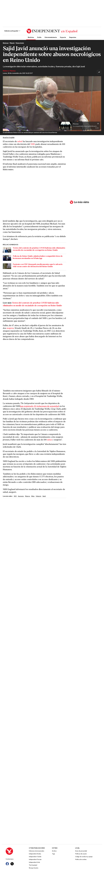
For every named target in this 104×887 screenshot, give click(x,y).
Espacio (63, 37)
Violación (38, 496)
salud (19, 142)
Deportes (72, 37)
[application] (52, 103)
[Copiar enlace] (99, 72)
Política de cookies (81, 859)
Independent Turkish (35, 856)
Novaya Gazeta (33, 868)
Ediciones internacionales (36, 851)
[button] (12, 31)
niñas (49, 440)
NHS (33, 144)
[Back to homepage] (17, 851)
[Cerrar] (98, 123)
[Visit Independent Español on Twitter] (12, 863)
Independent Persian (35, 859)
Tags (53, 854)
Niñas (32, 496)
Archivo (54, 851)
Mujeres (27, 496)
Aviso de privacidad (81, 851)
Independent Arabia (35, 854)
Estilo (39, 37)
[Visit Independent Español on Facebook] (7, 863)
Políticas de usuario (81, 854)
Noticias (31, 37)
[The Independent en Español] (52, 31)
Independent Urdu (34, 862)
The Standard (33, 865)
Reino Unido (20, 43)
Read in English (8, 137)
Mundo (12, 43)
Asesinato (21, 496)
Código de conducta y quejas (84, 856)
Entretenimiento (51, 37)
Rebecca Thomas (9, 71)
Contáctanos (9, 859)
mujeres (10, 328)
